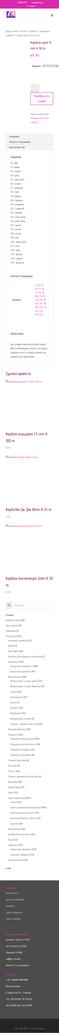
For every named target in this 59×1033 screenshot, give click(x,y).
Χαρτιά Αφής (14, 787)
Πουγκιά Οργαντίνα (17, 760)
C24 (36, 314)
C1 (35, 285)
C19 (36, 307)
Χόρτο (11, 792)
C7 (36, 292)
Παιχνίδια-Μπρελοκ (17, 729)
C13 (36, 299)
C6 (43, 288)
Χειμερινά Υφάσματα (20, 854)
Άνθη (10, 645)
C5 (39, 288)
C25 (41, 314)
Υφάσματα (13, 845)
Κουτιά (13, 702)
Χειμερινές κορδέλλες (20, 671)
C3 (42, 285)
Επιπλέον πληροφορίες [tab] (20, 141)
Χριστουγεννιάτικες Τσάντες (23, 818)
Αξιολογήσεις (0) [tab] (17, 147)
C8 (39, 292)
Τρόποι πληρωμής (13, 918)
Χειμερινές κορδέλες (18, 640)
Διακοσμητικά (16, 697)
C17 (40, 303)
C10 (36, 296)
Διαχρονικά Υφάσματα (21, 849)
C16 (36, 303)
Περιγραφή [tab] (14, 136)
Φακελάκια (13, 781)
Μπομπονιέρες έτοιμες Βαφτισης (25, 686)
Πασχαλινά (13, 734)
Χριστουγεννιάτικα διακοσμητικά (25, 807)
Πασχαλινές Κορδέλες (20, 749)
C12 (43, 296)
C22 (36, 310)
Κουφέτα (14, 707)
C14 (40, 299)
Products (23, 31)
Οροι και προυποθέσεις (15, 899)
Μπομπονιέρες (14, 676)
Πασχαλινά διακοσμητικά (22, 738)
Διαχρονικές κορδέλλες (21, 666)
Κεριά (10, 839)
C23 (40, 310)
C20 (40, 307)
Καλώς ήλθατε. (12, 893)
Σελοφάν (12, 765)
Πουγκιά (14, 691)
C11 (40, 296)
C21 (44, 307)
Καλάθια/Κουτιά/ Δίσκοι (19, 834)
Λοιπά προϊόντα (15, 860)
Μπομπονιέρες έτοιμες (20, 718)
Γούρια (13, 802)
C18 (44, 303)
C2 (39, 285)
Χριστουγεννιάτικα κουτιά (22, 812)
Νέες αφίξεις (12, 625)
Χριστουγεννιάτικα (16, 798)
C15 (44, 299)
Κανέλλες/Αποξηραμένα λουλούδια (24, 656)
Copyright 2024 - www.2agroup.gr (29, 1028)
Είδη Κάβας (13, 651)
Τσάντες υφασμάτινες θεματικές (23, 776)
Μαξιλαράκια (16, 713)
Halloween (11, 630)
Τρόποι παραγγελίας (14, 912)
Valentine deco (13, 620)
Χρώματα (36, 66)
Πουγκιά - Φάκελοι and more (24, 724)
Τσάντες (12, 771)
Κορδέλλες (33, 31)
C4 (36, 288)
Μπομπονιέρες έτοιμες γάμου (24, 681)
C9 (43, 292)
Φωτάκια (14, 823)
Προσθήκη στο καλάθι (42, 98)
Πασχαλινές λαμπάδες (20, 755)
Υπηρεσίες (10, 906)
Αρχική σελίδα (12, 31)
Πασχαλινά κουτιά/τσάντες (23, 744)
